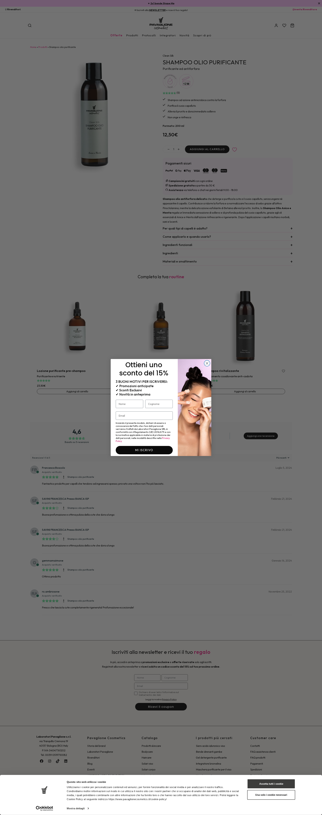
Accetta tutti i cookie (271, 783)
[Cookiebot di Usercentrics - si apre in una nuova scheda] (44, 808)
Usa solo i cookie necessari (271, 794)
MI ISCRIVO (144, 450)
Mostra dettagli (76, 808)
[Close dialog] (207, 363)
